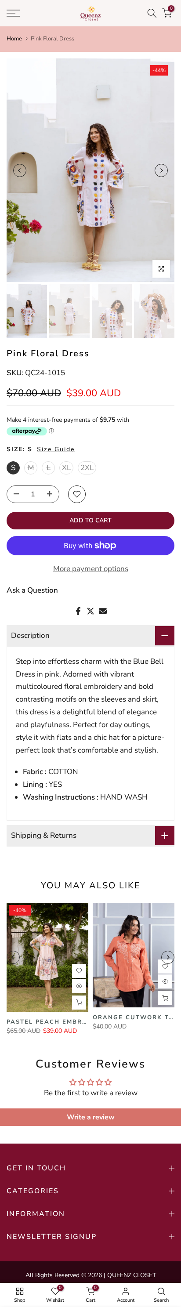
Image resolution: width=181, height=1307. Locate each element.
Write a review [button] (91, 1117)
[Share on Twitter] (90, 611)
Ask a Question (32, 590)
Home (14, 39)
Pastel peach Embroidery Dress (71, 1022)
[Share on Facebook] (78, 611)
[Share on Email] (103, 611)
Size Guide (56, 449)
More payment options (90, 569)
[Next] (161, 170)
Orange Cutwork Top (135, 1017)
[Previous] (19, 170)
